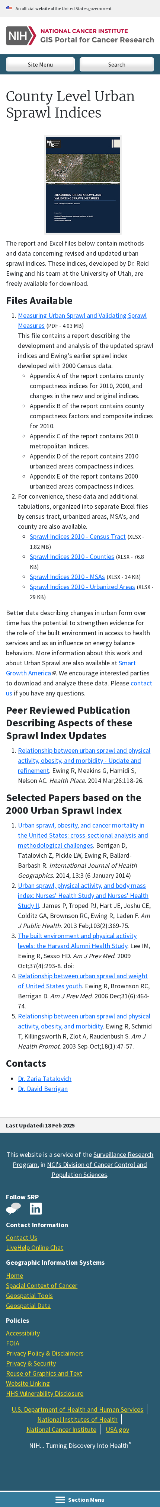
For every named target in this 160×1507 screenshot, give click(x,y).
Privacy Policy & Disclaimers (45, 1353)
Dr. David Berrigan (43, 1088)
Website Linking (28, 1383)
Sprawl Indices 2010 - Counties (72, 556)
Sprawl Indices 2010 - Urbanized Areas (82, 586)
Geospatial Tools (29, 1295)
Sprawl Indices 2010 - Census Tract (78, 536)
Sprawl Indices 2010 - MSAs (67, 576)
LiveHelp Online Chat (34, 1247)
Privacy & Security (31, 1363)
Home (14, 1275)
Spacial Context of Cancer (41, 1285)
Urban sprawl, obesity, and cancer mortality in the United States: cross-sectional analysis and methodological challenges (83, 835)
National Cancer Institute (61, 1429)
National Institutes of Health (77, 1419)
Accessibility (23, 1333)
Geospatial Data (28, 1305)
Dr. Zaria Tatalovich (44, 1078)
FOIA (12, 1343)
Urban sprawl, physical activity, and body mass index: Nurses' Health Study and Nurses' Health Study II (83, 895)
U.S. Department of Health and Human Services (77, 1409)
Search (116, 64)
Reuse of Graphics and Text (44, 1373)
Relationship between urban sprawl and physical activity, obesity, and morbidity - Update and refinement (84, 760)
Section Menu (86, 1499)
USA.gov (117, 1429)
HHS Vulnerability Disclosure (44, 1393)
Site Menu (40, 64)
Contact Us (21, 1237)
